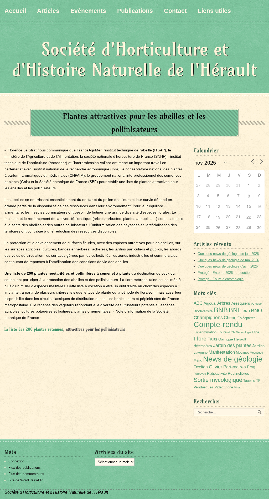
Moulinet (242, 352)
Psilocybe (200, 373)
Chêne (230, 317)
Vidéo (219, 387)
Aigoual (210, 303)
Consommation (205, 332)
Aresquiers (240, 303)
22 (248, 217)
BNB (221, 310)
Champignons (208, 317)
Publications (135, 10)
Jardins (258, 346)
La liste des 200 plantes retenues (33, 329)
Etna (255, 332)
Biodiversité (203, 311)
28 (238, 227)
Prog (251, 367)
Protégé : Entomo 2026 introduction (224, 273)
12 (218, 206)
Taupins (249, 381)
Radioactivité (217, 374)
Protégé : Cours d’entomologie (221, 279)
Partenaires (234, 366)
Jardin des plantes (232, 345)
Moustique (256, 352)
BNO (256, 310)
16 (259, 206)
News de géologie (232, 359)
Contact (175, 10)
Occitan (201, 367)
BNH (246, 311)
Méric (198, 360)
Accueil (15, 10)
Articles (48, 10)
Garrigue (225, 339)
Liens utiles (214, 10)
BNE (235, 310)
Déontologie (243, 332)
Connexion (16, 461)
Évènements (88, 10)
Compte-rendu (218, 324)
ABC (198, 303)
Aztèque (256, 303)
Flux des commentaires (26, 474)
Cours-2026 (226, 332)
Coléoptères (246, 318)
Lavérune (201, 352)
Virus (237, 387)
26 (218, 227)
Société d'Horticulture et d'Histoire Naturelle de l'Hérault (134, 59)
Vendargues (204, 387)
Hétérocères (203, 346)
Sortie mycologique (218, 380)
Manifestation (222, 352)
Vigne (228, 387)
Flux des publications (24, 468)
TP (258, 381)
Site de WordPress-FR (25, 480)
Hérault (240, 339)
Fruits (212, 339)
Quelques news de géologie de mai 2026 (228, 260)
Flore (200, 338)
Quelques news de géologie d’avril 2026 (228, 266)
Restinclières (238, 373)
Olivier (215, 366)
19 (218, 217)
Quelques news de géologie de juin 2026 (228, 254)
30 (259, 227)
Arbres (223, 303)
